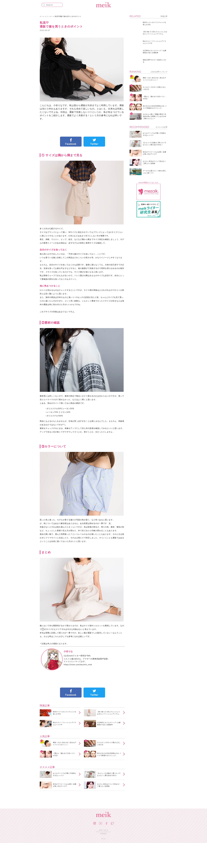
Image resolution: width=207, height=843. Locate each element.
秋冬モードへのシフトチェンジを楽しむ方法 (64, 713)
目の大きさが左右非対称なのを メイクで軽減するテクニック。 (109, 754)
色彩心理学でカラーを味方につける (154, 61)
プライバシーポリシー (103, 832)
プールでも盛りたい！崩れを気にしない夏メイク (154, 172)
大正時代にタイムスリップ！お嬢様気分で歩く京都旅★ (109, 724)
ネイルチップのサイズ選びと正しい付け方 (109, 744)
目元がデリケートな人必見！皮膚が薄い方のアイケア (64, 785)
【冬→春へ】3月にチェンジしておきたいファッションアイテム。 (109, 713)
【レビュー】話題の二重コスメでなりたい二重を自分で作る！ (109, 774)
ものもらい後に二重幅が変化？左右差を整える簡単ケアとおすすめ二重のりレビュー (154, 116)
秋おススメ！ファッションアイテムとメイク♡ (64, 724)
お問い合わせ (103, 830)
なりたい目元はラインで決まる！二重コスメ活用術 (109, 785)
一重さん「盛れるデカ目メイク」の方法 (64, 754)
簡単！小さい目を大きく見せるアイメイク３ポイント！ (64, 744)
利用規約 (103, 833)
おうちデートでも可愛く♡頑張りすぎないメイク (64, 774)
